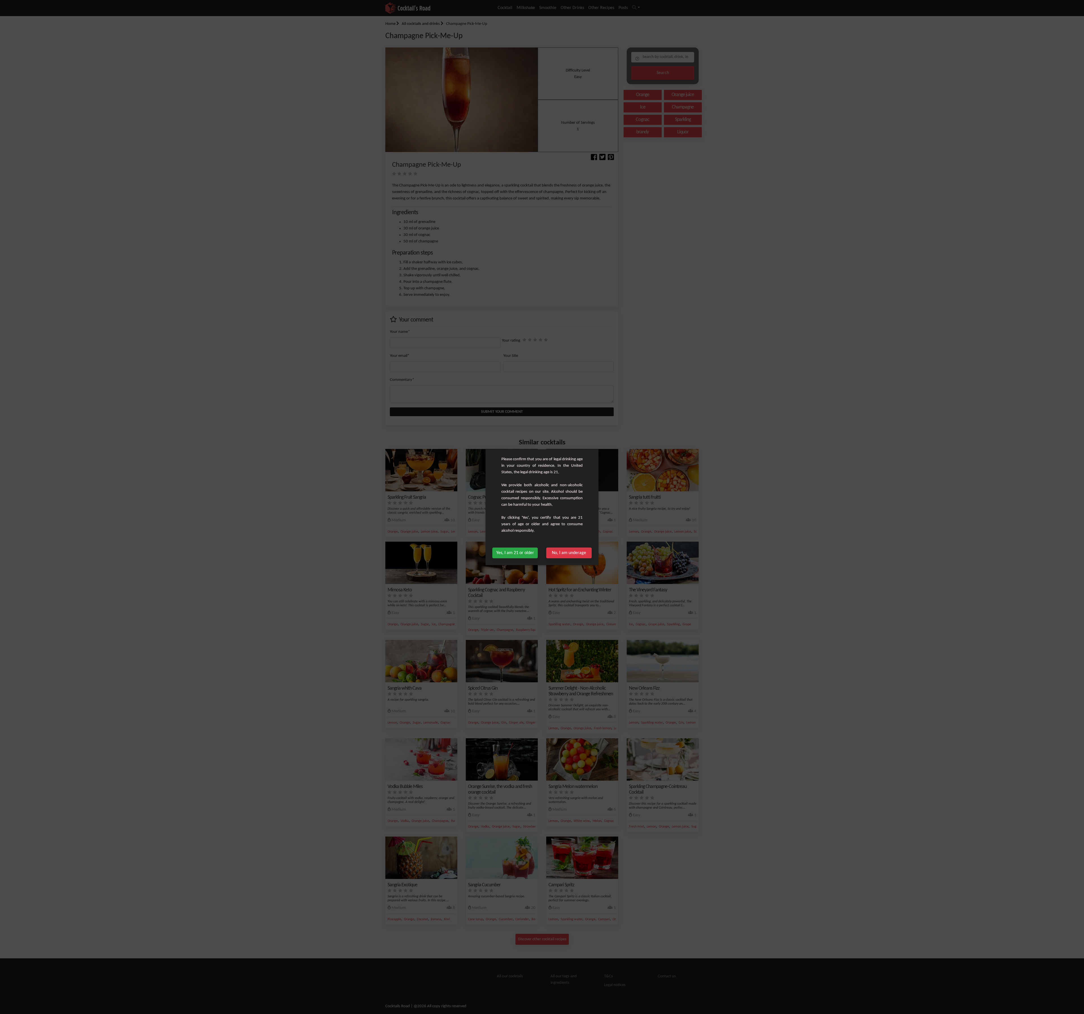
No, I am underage (569, 553)
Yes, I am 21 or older (515, 553)
